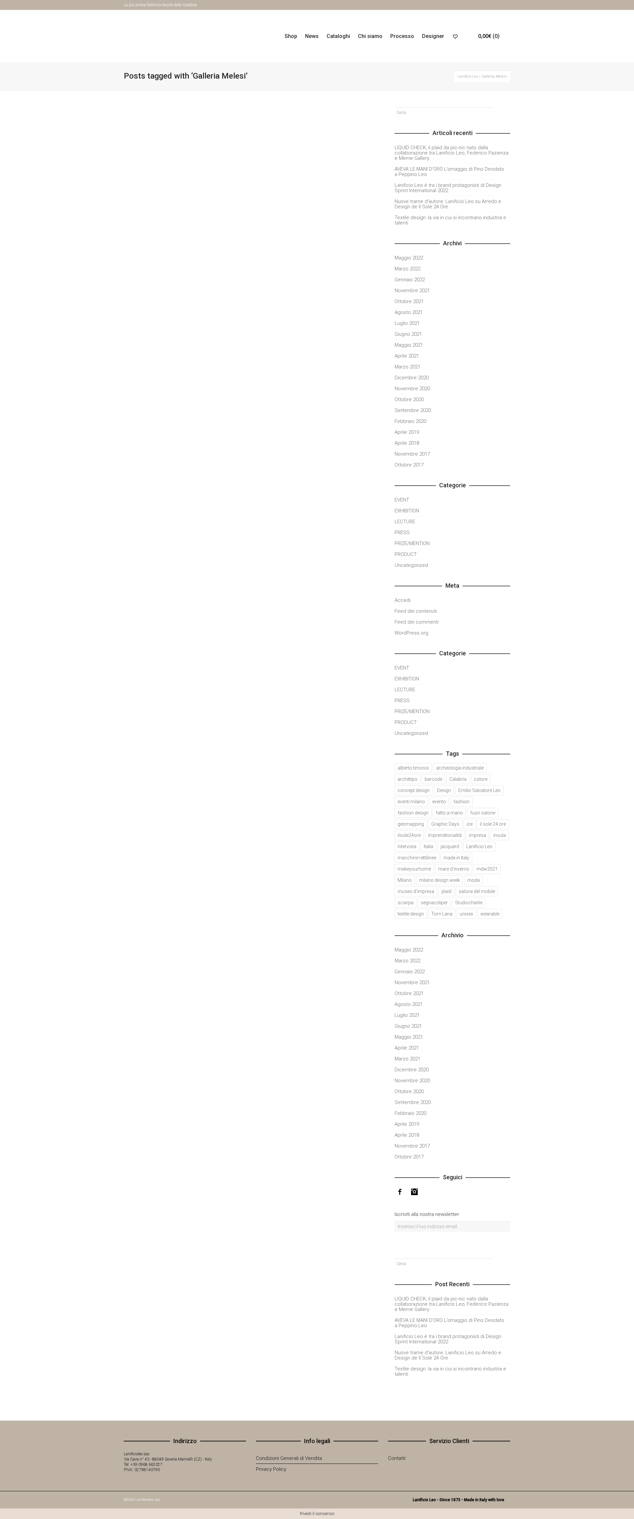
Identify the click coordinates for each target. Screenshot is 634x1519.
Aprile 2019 (407, 432)
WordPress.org (411, 633)
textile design (411, 913)
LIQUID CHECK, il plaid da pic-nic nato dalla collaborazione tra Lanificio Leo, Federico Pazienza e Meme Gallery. (452, 153)
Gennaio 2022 (410, 280)
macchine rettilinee (417, 857)
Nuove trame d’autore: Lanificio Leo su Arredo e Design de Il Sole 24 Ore (448, 204)
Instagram (509, 5)
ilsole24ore (409, 835)
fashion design (413, 812)
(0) (489, 36)
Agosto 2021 (409, 312)
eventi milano (411, 801)
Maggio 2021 (409, 345)
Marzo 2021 (407, 367)
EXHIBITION (407, 511)
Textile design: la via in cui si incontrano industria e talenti (450, 220)
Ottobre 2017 (409, 465)
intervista (407, 846)
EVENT (402, 500)
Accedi (402, 600)
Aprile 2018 (407, 443)
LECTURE (405, 522)
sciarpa (405, 902)
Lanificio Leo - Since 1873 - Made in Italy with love (458, 1500)
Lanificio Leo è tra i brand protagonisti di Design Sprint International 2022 (448, 187)
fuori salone (482, 812)
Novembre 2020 (412, 389)
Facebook (500, 5)
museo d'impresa (416, 891)
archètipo (407, 779)
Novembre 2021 (412, 290)
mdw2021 (487, 869)
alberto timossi (413, 768)
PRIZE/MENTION (412, 543)
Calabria (458, 779)
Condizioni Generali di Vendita (289, 1458)
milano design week (439, 880)
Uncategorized (411, 565)
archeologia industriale (460, 768)
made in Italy (456, 857)
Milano (405, 880)
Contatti (396, 1458)
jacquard (449, 846)
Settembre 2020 (413, 410)
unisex (466, 913)
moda (473, 880)
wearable (489, 913)
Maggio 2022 (409, 258)
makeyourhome (414, 869)
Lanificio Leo (479, 846)
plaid (446, 891)
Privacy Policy (271, 1469)
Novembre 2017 (412, 454)
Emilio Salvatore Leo (479, 790)
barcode (433, 779)
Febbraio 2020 (410, 421)
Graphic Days (445, 824)
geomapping (411, 824)
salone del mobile (477, 891)
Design (444, 790)
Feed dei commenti (417, 622)
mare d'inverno (453, 869)
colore (480, 779)
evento (439, 801)
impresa (477, 835)
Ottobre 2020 (409, 399)
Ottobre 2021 (409, 301)
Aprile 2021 (407, 356)
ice (470, 824)
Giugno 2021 (408, 334)
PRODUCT (406, 554)
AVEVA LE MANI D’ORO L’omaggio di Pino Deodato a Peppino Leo (183, 296)
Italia (428, 846)
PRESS (402, 532)
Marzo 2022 (407, 269)
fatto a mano (449, 812)
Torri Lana (441, 913)
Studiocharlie (468, 902)
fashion (461, 801)
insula (499, 835)
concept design (414, 790)
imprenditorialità (445, 835)
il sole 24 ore (493, 824)
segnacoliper (434, 902)
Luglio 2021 (407, 323)
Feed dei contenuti (416, 611)
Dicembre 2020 (412, 378)
